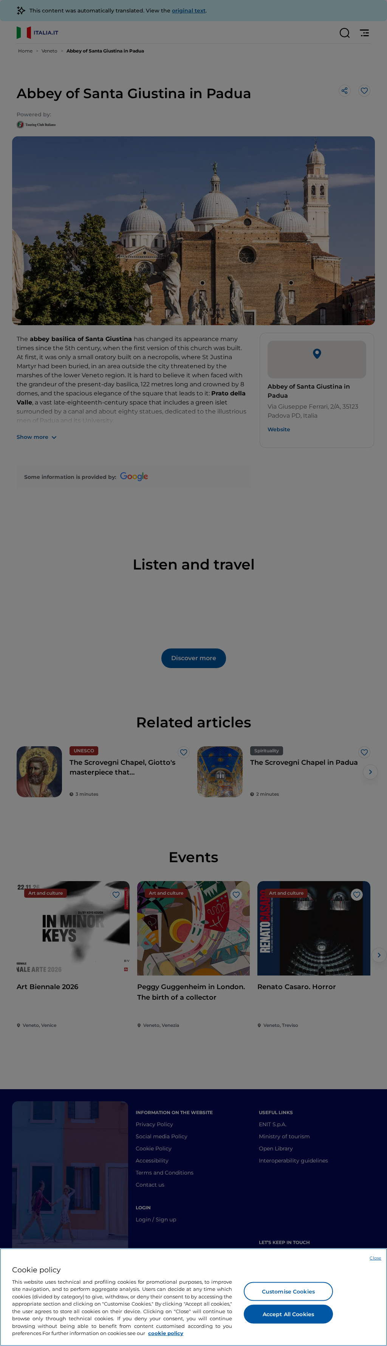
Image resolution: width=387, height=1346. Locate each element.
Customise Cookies (288, 1291)
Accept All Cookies (288, 1313)
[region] (193, 1297)
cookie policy (165, 1333)
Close (375, 1258)
